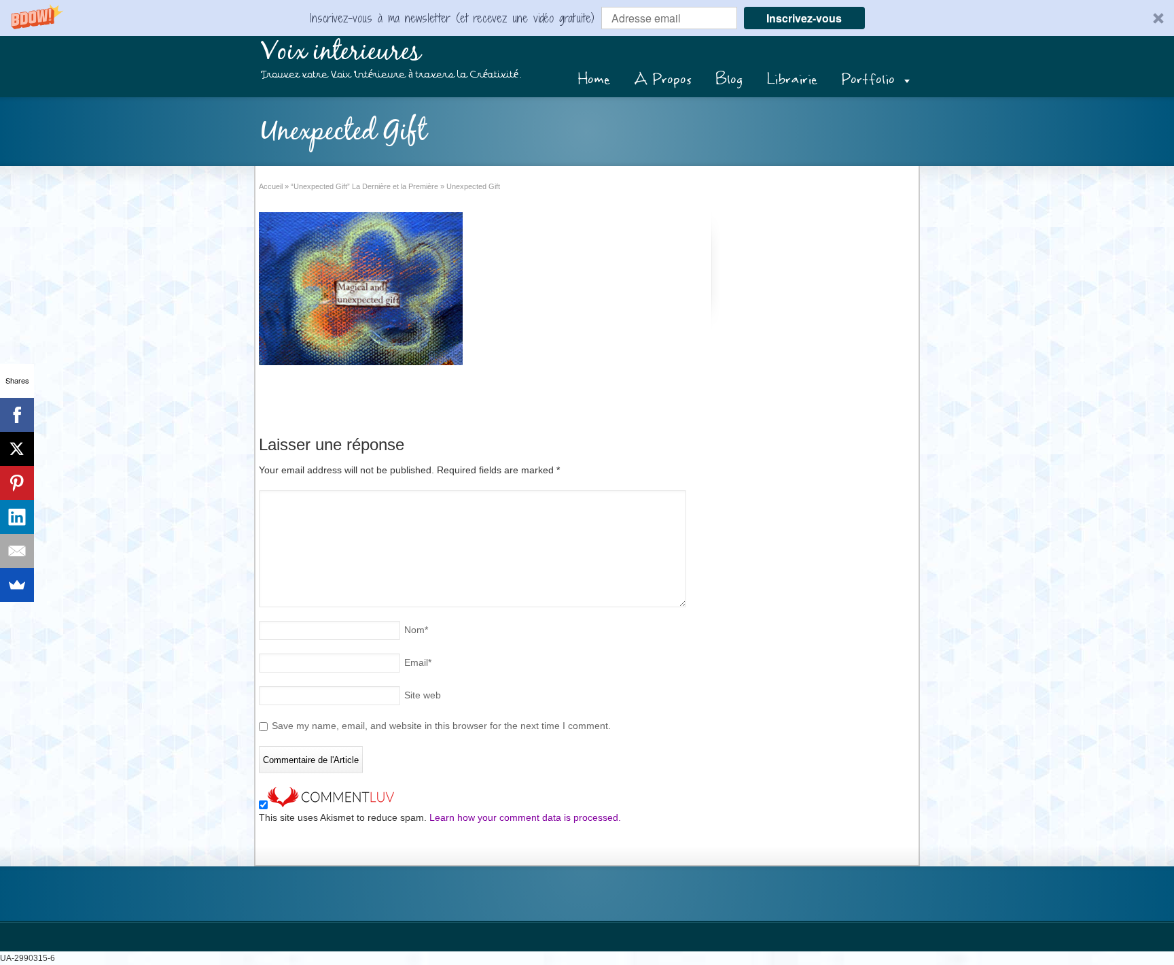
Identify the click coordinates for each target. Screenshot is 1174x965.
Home (593, 79)
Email (417, 662)
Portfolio (868, 79)
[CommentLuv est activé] (331, 803)
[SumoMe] (17, 585)
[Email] (17, 551)
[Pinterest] (17, 483)
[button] (587, 18)
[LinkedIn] (17, 517)
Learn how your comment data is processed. (525, 817)
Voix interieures (341, 52)
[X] (17, 449)
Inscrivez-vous (804, 18)
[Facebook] (17, 415)
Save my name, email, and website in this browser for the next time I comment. (441, 725)
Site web (422, 695)
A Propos (663, 79)
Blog (729, 79)
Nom (416, 629)
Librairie (791, 79)
